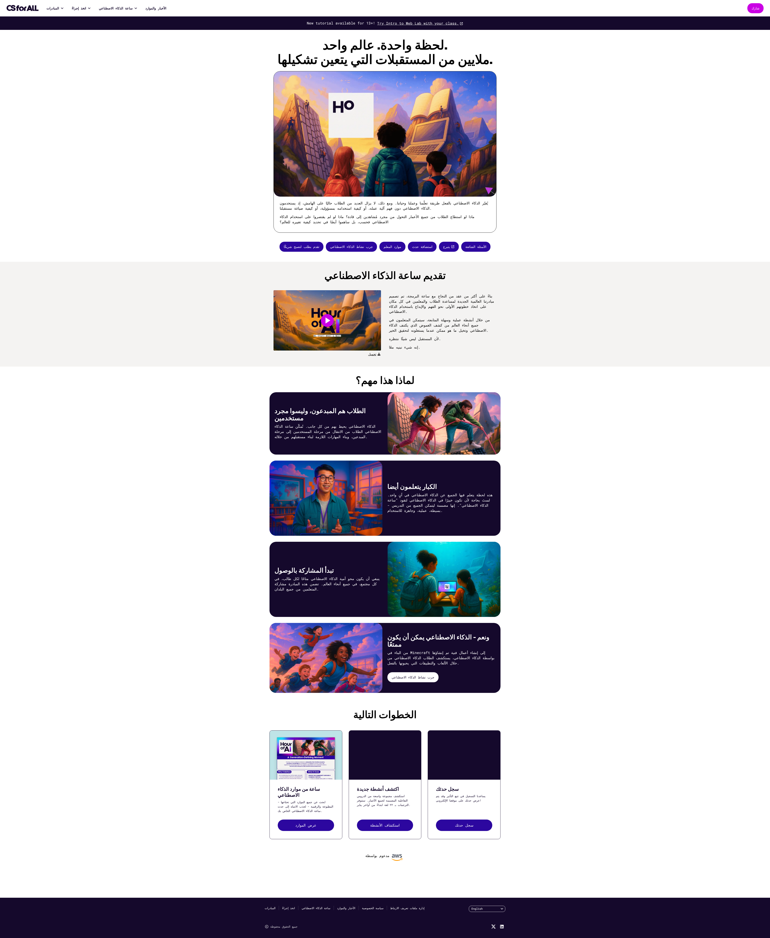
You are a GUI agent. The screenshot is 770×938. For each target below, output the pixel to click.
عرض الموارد (305, 825)
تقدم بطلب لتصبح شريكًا (301, 247)
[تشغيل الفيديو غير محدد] (327, 320)
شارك (755, 8)
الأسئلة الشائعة (475, 247)
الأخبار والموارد (155, 8)
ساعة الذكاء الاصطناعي (116, 8)
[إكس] (493, 926)
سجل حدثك (464, 825)
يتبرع (446, 247)
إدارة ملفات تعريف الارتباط (407, 908)
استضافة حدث (422, 247)
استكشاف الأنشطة (385, 825)
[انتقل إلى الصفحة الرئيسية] (22, 8)
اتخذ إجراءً (79, 8)
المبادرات (53, 8)
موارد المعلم (392, 247)
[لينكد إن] (501, 926)
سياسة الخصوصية (373, 908)
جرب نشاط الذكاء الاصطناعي (351, 247)
